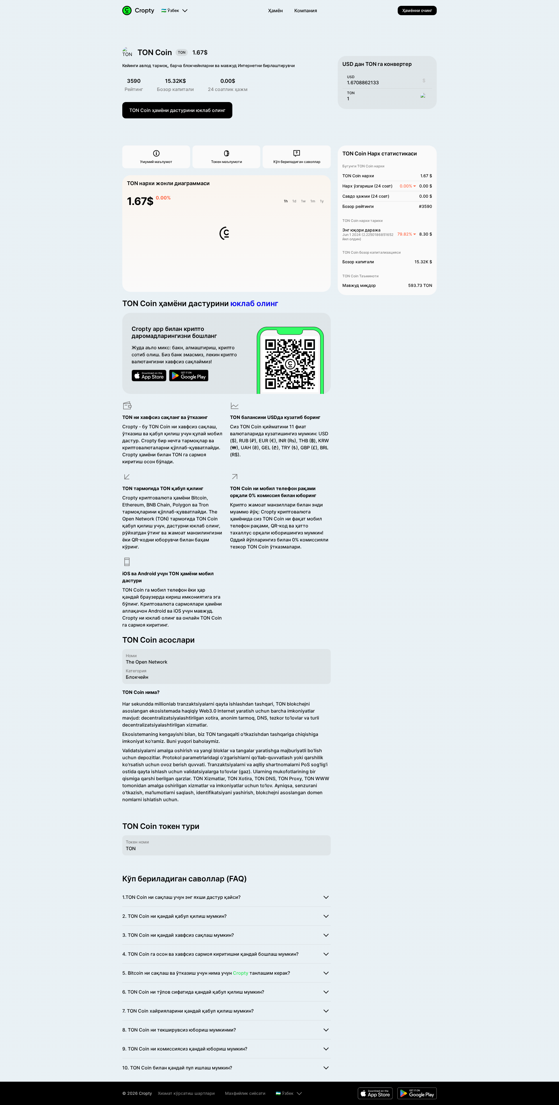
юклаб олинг (254, 303)
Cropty (240, 973)
